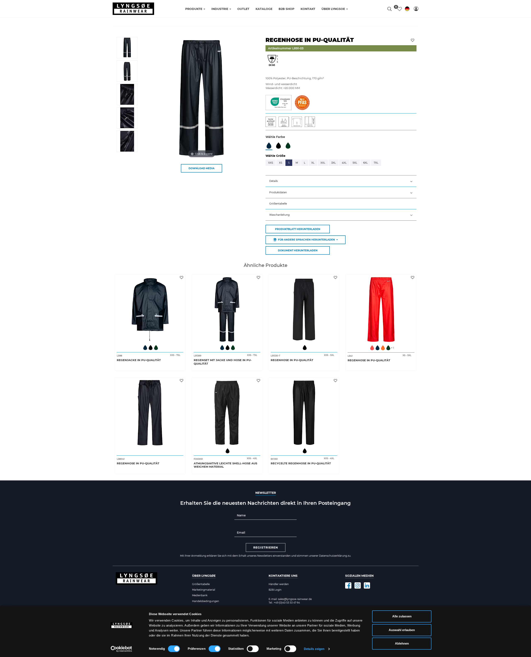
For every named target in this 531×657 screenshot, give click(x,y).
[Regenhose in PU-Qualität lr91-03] (127, 47)
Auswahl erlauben (402, 630)
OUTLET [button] (243, 9)
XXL (322, 162)
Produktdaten (278, 192)
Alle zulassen (402, 616)
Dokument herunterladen (298, 250)
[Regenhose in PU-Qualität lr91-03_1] (127, 71)
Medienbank (199, 595)
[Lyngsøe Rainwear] (133, 9)
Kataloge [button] (264, 9)
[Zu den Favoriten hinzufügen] (413, 40)
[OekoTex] (278, 102)
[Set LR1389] (272, 121)
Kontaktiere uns (283, 576)
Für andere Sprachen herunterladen (306, 239)
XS (280, 162)
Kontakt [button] (308, 9)
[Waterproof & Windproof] (285, 121)
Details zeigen (314, 649)
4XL (344, 162)
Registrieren (265, 547)
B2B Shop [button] (286, 9)
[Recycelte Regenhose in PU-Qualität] (304, 412)
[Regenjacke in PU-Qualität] (150, 309)
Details (273, 180)
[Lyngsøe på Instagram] (357, 585)
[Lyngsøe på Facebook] (348, 585)
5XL (355, 162)
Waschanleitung (279, 214)
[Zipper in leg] (311, 121)
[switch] (214, 648)
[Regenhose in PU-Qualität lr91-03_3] (127, 118)
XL (312, 162)
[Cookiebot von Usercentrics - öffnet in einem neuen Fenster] (121, 649)
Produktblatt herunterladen (297, 229)
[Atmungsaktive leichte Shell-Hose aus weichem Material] (227, 412)
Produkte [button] (194, 9)
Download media (201, 168)
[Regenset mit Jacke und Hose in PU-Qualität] (227, 309)
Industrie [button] (220, 9)
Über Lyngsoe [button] (334, 9)
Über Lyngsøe (204, 576)
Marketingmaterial (203, 589)
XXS (270, 162)
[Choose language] (407, 9)
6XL (365, 162)
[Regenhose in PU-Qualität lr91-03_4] (127, 141)
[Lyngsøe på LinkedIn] (367, 585)
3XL (333, 162)
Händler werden (279, 584)
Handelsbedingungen (205, 601)
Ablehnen (402, 643)
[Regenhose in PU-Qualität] (304, 309)
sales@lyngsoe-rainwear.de (295, 599)
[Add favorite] (182, 277)
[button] (416, 8)
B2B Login (275, 589)
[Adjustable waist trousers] (298, 121)
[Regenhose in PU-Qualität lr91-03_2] (127, 94)
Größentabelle (278, 203)
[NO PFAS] (302, 102)
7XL (376, 162)
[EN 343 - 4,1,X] (273, 63)
